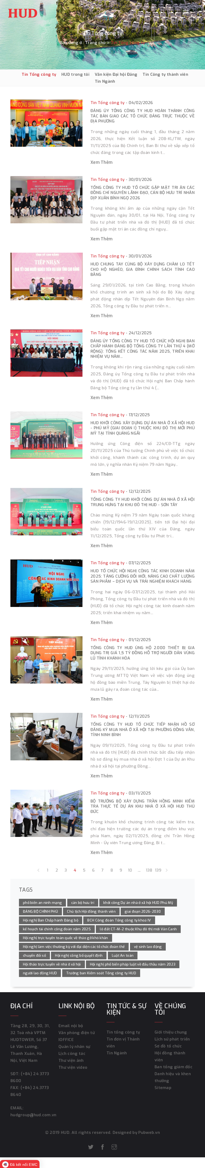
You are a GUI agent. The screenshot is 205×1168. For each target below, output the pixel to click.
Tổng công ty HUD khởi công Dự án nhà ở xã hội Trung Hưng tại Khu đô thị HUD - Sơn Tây (142, 502)
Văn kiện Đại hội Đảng (116, 74)
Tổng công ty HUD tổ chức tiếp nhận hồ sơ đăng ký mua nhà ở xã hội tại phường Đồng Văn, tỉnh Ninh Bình (142, 729)
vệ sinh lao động (148, 946)
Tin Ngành (105, 81)
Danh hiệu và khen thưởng (173, 1077)
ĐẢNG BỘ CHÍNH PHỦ (40, 911)
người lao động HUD (40, 973)
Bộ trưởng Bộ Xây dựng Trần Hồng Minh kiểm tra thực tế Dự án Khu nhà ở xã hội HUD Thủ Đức (142, 806)
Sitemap (163, 1087)
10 (130, 870)
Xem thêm (101, 162)
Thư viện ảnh (71, 1060)
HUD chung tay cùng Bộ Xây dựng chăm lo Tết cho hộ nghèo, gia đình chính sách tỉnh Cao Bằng (142, 269)
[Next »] (166, 870)
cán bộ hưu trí (82, 902)
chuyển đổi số (34, 955)
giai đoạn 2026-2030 (143, 911)
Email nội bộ (70, 1025)
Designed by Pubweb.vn (136, 1132)
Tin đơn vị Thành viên (123, 1042)
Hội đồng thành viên (170, 1056)
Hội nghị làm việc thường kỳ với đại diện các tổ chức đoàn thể (74, 946)
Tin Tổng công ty (39, 74)
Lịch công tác (71, 1053)
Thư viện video (72, 1067)
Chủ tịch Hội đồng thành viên (91, 911)
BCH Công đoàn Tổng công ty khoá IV (119, 920)
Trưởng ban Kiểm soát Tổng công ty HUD (101, 973)
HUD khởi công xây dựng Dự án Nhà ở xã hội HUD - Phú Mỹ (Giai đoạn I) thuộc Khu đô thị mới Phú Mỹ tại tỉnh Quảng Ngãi (142, 428)
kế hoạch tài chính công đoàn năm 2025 (57, 929)
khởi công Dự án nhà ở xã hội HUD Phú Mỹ (138, 902)
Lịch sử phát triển (172, 1039)
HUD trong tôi (75, 74)
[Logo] (22, 11)
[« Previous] (38, 870)
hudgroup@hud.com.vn (33, 1115)
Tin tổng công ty (123, 1032)
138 (148, 870)
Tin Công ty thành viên (165, 74)
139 (157, 870)
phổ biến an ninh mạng (42, 902)
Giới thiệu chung (171, 1032)
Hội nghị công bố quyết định (78, 955)
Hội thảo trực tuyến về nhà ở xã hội (52, 964)
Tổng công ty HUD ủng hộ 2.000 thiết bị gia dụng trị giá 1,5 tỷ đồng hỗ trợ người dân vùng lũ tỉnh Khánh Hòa (142, 653)
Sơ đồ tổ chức (168, 1046)
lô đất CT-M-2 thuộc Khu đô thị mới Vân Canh (138, 929)
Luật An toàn (123, 955)
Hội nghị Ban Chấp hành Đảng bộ (50, 920)
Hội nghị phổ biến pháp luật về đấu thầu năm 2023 (132, 964)
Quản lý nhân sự (74, 1046)
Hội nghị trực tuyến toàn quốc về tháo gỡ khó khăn (65, 938)
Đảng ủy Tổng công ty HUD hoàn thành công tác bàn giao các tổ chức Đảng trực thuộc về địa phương (142, 116)
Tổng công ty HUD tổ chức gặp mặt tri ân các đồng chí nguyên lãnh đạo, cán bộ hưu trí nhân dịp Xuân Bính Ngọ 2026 (142, 193)
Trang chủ (95, 42)
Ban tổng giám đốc (173, 1067)
